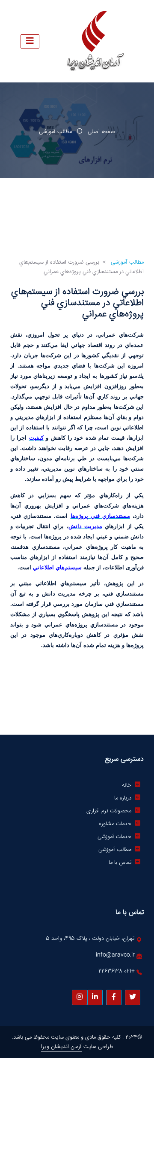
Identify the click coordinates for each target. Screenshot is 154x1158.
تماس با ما (120, 862)
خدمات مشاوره (115, 824)
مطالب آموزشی (55, 132)
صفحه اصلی (101, 132)
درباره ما (122, 798)
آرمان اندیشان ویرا (61, 1047)
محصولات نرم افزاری (108, 811)
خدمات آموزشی (114, 837)
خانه (126, 785)
